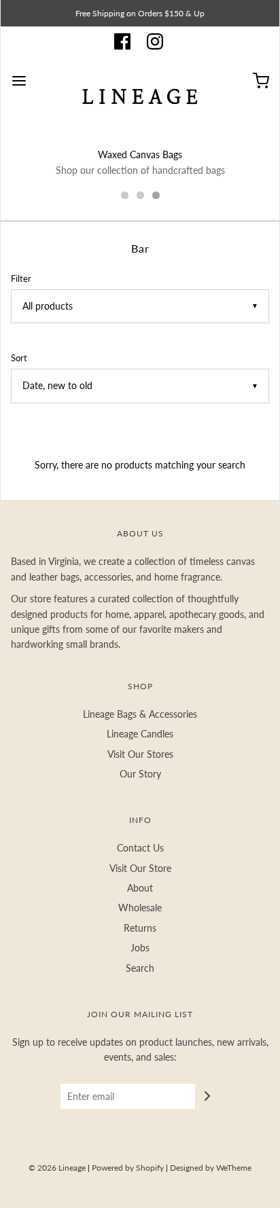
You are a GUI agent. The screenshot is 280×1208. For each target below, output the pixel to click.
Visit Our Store (140, 868)
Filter (21, 279)
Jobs (140, 947)
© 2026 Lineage (57, 1168)
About (140, 888)
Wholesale (140, 907)
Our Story (140, 774)
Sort (19, 358)
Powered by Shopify (128, 1168)
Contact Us (140, 848)
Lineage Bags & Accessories (140, 714)
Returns (140, 928)
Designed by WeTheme (210, 1168)
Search (140, 968)
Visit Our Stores (140, 754)
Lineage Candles (140, 733)
